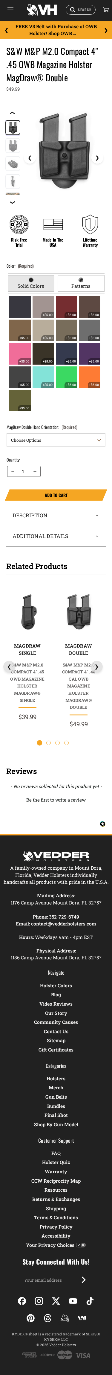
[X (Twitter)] (56, 1301)
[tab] (31, 283)
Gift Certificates (56, 1049)
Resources (56, 1190)
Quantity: (13, 459)
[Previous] (6, 30)
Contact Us (56, 1031)
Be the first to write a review (56, 800)
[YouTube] (73, 1301)
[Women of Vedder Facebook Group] (64, 1318)
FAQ (56, 1153)
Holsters (56, 1078)
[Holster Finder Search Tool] (80, 10)
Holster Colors (56, 985)
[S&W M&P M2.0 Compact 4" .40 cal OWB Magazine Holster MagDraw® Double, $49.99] (79, 611)
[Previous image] (30, 158)
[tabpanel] (56, 354)
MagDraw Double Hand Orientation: (42, 427)
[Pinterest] (30, 1318)
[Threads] (47, 1318)
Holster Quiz (56, 1162)
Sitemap (56, 1040)
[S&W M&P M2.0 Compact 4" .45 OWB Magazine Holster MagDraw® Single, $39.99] (27, 611)
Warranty (56, 1171)
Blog (56, 994)
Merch (56, 1087)
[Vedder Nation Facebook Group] (81, 1318)
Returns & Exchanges (56, 1199)
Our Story (56, 1013)
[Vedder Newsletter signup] (83, 1280)
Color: (20, 266)
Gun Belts (56, 1097)
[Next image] (97, 158)
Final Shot (56, 1115)
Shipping (56, 1208)
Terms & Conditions (56, 1217)
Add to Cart (36, 495)
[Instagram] (39, 1301)
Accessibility (56, 1235)
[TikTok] (90, 1301)
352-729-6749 (64, 916)
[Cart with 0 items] (105, 10)
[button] (56, 799)
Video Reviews (56, 1003)
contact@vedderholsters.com (63, 923)
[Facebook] (22, 1301)
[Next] (106, 30)
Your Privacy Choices (50, 1245)
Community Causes (56, 1022)
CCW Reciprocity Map (56, 1181)
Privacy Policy (56, 1226)
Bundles (56, 1106)
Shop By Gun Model (56, 1124)
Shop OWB (60, 33)
